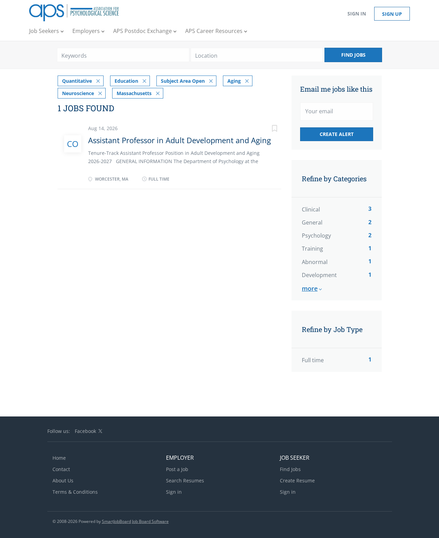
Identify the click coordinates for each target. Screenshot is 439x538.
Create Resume (297, 480)
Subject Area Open (183, 81)
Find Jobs (353, 54)
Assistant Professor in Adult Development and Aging (179, 140)
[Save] (267, 129)
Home (59, 458)
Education (126, 81)
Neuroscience (78, 93)
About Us (62, 480)
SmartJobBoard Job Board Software (135, 521)
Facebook (85, 431)
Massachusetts (134, 93)
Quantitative (77, 81)
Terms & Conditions (75, 492)
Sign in (356, 13)
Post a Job (177, 469)
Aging (234, 81)
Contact (61, 469)
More (310, 288)
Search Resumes (185, 480)
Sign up (392, 14)
